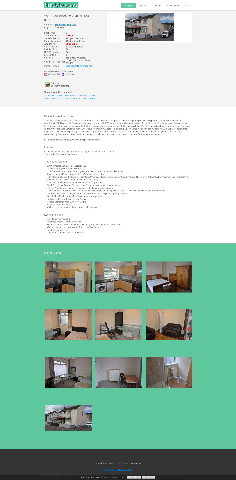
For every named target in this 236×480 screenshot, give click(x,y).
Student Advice (172, 5)
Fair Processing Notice (124, 470)
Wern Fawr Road (89, 98)
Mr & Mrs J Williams (65, 24)
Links (186, 5)
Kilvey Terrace (63, 98)
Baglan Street (49, 95)
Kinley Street (75, 98)
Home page (128, 5)
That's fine (134, 477)
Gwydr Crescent (63, 95)
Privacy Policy (109, 470)
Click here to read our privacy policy (112, 477)
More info (148, 477)
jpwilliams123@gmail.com (79, 66)
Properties (142, 5)
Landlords (156, 5)
